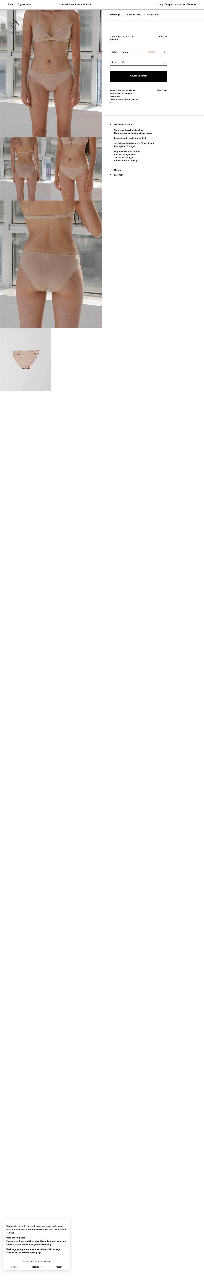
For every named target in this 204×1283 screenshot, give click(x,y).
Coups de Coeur (133, 15)
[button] (11, 5)
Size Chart (162, 91)
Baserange (115, 15)
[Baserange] (15, 26)
